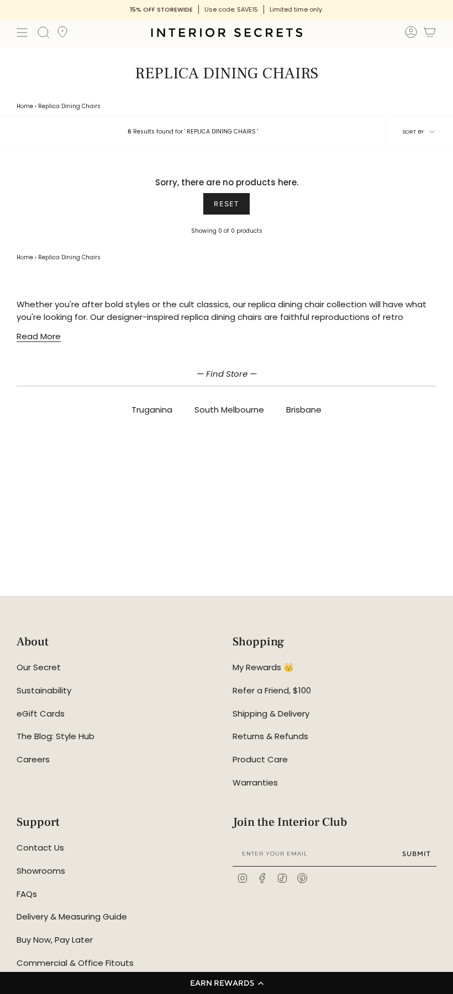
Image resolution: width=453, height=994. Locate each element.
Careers (33, 759)
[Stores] (62, 35)
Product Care (260, 759)
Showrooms (41, 871)
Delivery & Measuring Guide (72, 916)
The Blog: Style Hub (55, 736)
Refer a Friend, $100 (272, 690)
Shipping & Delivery (271, 713)
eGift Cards (41, 713)
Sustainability (44, 690)
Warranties (255, 782)
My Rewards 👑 (263, 667)
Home (25, 106)
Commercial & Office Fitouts (75, 963)
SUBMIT (416, 853)
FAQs (27, 894)
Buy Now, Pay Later (55, 939)
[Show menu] (22, 32)
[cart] (429, 34)
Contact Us (40, 847)
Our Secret (39, 667)
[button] (226, 983)
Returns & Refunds (270, 736)
